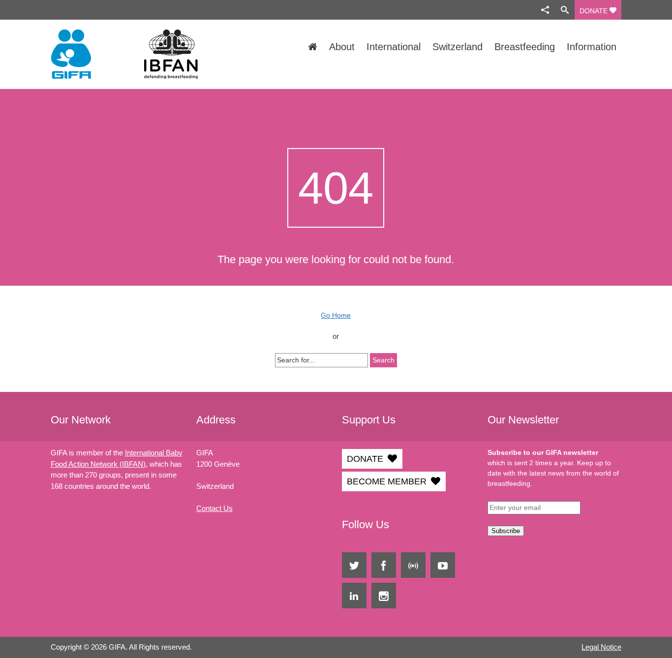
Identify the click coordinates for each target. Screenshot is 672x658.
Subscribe (505, 531)
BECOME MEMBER (387, 481)
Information (591, 46)
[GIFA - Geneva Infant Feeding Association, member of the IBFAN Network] (136, 54)
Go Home (336, 315)
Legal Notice (601, 647)
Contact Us (214, 508)
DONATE (595, 11)
